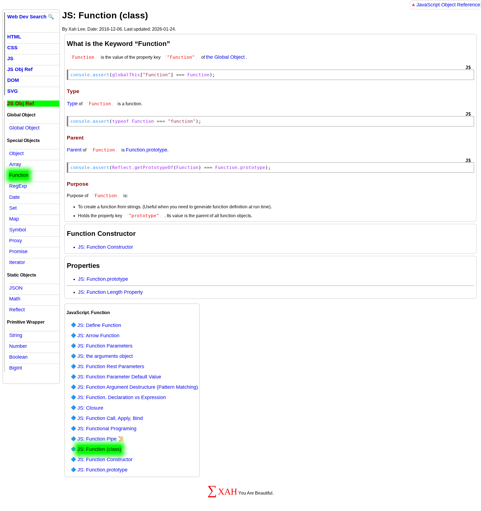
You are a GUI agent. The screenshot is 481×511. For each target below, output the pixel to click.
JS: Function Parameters (104, 346)
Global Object (24, 128)
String (15, 335)
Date (14, 197)
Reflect (17, 309)
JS (10, 58)
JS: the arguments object (105, 356)
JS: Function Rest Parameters (110, 366)
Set (13, 208)
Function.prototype (146, 150)
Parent (74, 150)
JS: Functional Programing (106, 428)
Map (14, 219)
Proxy (15, 240)
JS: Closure (90, 408)
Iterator (17, 262)
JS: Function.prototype (103, 279)
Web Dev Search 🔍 (30, 16)
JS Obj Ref (20, 69)
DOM (13, 80)
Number (18, 346)
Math (14, 299)
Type (72, 103)
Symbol (17, 230)
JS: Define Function (99, 325)
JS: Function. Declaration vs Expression (121, 397)
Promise (18, 251)
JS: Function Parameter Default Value (119, 377)
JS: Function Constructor (105, 247)
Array (15, 164)
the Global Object (225, 57)
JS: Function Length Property (110, 292)
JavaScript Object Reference (448, 5)
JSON (16, 288)
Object (16, 153)
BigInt (15, 368)
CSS (12, 47)
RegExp (18, 186)
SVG (12, 91)
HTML (14, 37)
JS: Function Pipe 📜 (100, 439)
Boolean (18, 357)
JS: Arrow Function (98, 335)
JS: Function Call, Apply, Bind (110, 418)
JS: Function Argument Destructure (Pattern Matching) (137, 387)
